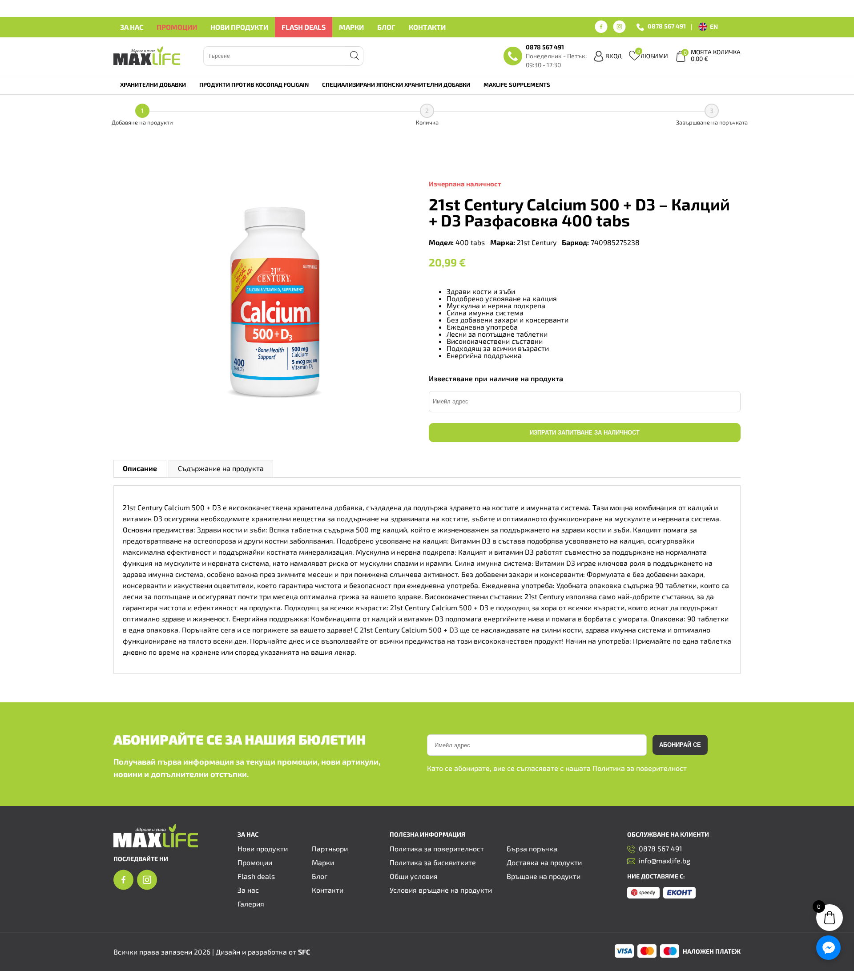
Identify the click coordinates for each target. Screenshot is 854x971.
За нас (131, 27)
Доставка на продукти (544, 862)
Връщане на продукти (543, 876)
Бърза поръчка (532, 848)
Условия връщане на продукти (441, 890)
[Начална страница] (155, 844)
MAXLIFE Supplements (516, 84)
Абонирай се (680, 744)
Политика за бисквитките (433, 862)
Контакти (427, 27)
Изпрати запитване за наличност (585, 432)
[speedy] (643, 895)
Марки (351, 27)
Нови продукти (239, 27)
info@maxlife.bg (664, 861)
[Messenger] (828, 947)
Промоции (177, 27)
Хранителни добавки (153, 84)
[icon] (123, 887)
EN (714, 26)
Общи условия (414, 876)
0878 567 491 (667, 26)
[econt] (679, 895)
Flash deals (304, 27)
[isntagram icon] (619, 27)
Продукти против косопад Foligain (254, 84)
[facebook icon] (601, 27)
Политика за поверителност (639, 768)
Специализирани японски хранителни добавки (396, 84)
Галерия (251, 903)
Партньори (330, 848)
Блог (386, 27)
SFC (304, 951)
